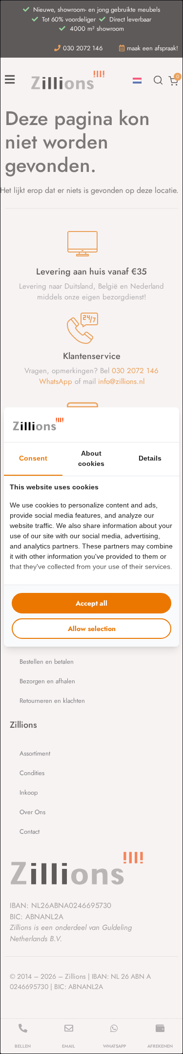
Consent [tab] (33, 458)
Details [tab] (150, 458)
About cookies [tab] (91, 458)
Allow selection (92, 628)
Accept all (91, 603)
